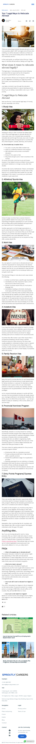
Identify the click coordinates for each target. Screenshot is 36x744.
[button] (27, 21)
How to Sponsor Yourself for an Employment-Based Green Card (17, 636)
